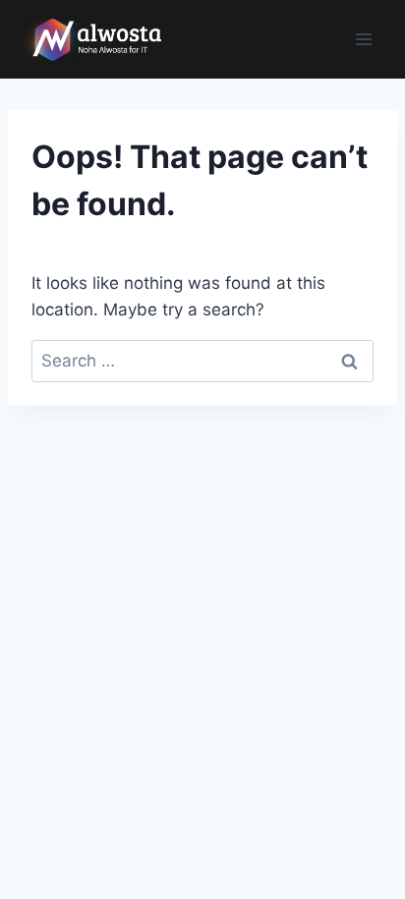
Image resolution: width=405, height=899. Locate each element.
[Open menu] (363, 39)
